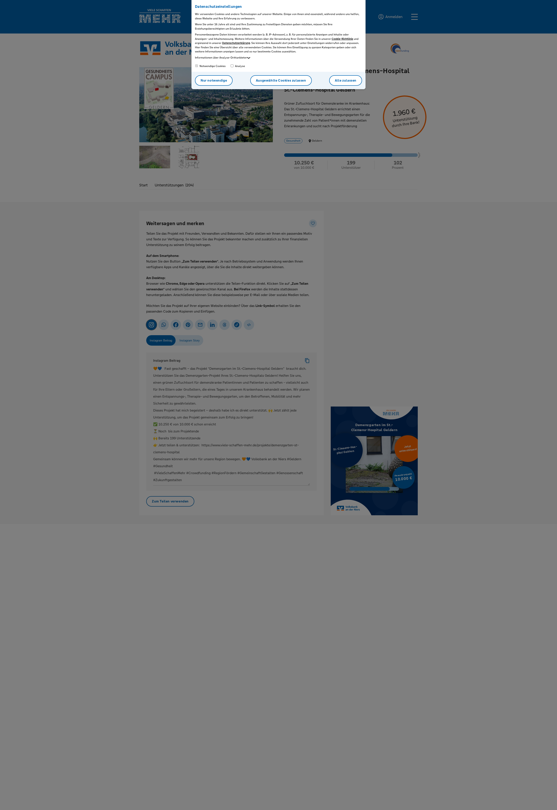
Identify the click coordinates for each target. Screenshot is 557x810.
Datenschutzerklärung (236, 43)
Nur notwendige (214, 80)
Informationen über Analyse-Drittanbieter (221, 57)
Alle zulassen (345, 80)
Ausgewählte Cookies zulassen (281, 80)
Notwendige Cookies (212, 66)
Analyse (239, 66)
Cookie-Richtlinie (342, 39)
